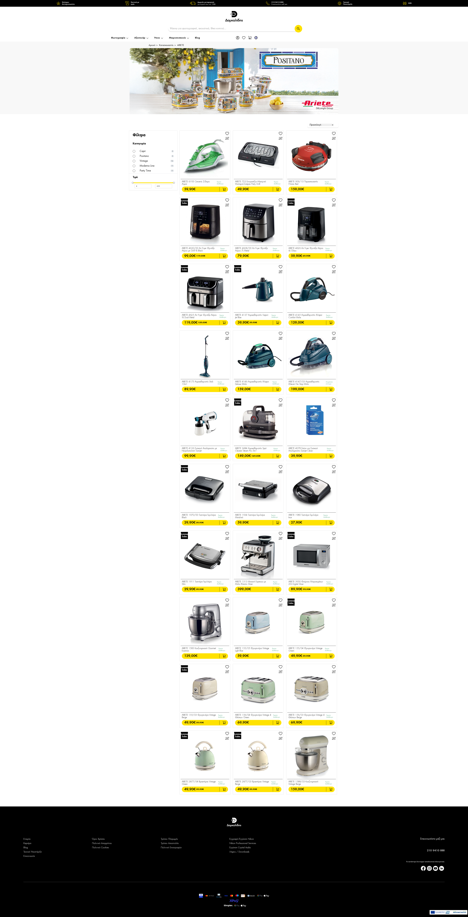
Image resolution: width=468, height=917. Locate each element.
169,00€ (255, 456)
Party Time (145, 171)
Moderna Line (146, 166)
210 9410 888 (436, 850)
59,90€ (189, 189)
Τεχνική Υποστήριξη (32, 852)
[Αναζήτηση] (298, 29)
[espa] (448, 912)
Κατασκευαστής (166, 45)
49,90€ (243, 189)
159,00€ (297, 189)
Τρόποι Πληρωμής (169, 839)
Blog (197, 38)
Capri (142, 151)
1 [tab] (234, 109)
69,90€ (306, 256)
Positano (144, 156)
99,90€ (190, 455)
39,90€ (243, 322)
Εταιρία (26, 839)
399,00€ (244, 589)
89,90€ (190, 389)
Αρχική (152, 45)
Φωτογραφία (118, 38)
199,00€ (297, 389)
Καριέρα (27, 843)
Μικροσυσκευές (177, 38)
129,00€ (202, 323)
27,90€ (296, 522)
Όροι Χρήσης (98, 839)
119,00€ (200, 256)
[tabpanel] (234, 81)
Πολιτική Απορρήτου (102, 843)
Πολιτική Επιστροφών (171, 848)
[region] (234, 3)
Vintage (143, 161)
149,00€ (244, 455)
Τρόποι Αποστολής (170, 843)
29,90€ (189, 522)
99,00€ (190, 255)
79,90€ (243, 255)
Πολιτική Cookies (100, 848)
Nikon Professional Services (242, 843)
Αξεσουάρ (139, 38)
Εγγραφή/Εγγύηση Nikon (241, 839)
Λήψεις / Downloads (239, 852)
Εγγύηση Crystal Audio (240, 848)
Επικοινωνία (29, 856)
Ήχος (157, 38)
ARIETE (180, 45)
